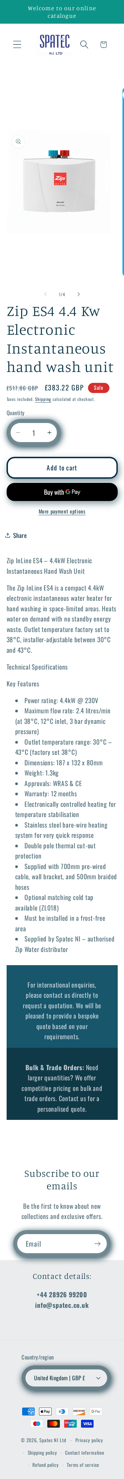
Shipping (43, 399)
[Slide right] (78, 294)
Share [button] (20, 535)
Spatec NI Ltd (52, 1440)
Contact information (84, 1452)
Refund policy (45, 1464)
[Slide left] (45, 294)
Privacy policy (89, 1440)
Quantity (16, 412)
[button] (17, 44)
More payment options (62, 511)
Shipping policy (43, 1452)
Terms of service (83, 1464)
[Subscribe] (97, 1243)
